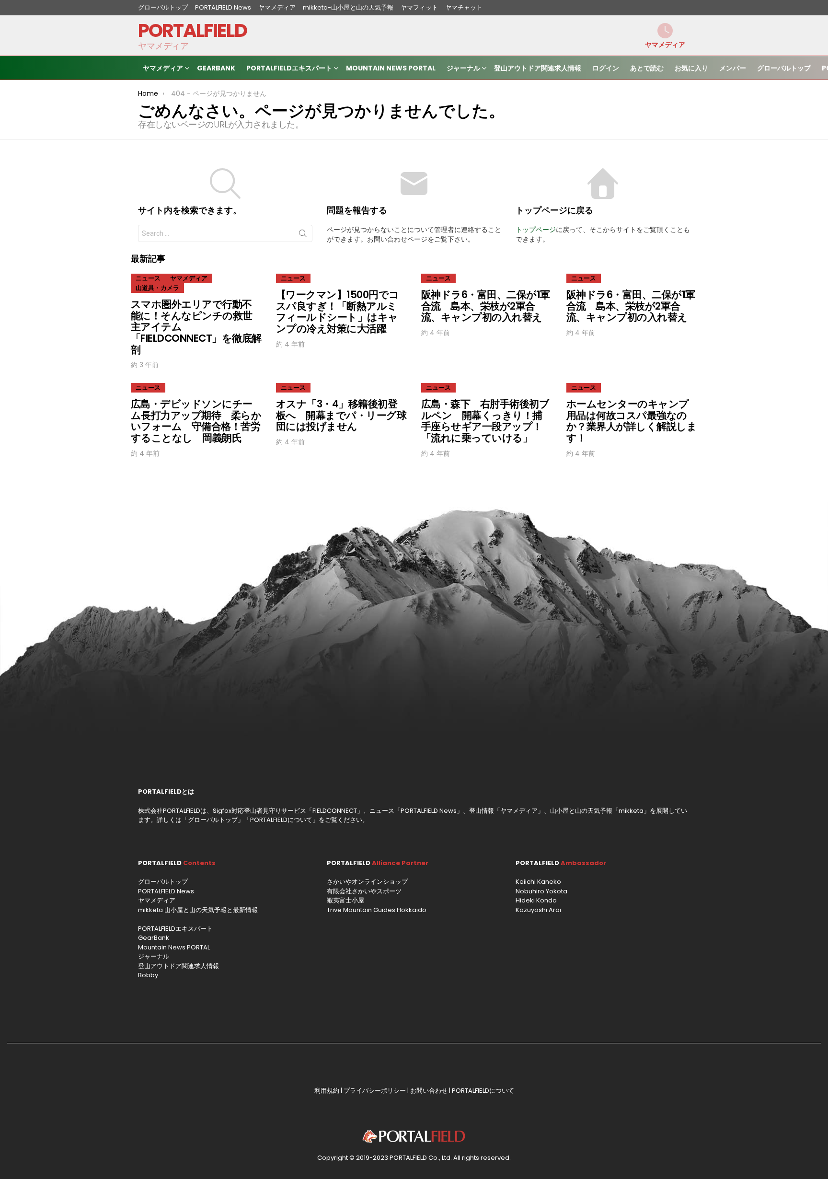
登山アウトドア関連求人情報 (537, 68)
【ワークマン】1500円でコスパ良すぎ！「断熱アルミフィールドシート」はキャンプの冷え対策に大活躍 (337, 311)
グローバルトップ (163, 7)
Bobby (148, 975)
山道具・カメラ (157, 287)
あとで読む (647, 68)
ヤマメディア (277, 7)
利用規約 (326, 1090)
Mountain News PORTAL (391, 68)
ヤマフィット (419, 7)
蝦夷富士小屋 (345, 900)
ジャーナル (463, 68)
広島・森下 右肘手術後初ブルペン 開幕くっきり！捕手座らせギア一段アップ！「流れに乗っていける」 (485, 421)
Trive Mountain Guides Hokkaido (376, 909)
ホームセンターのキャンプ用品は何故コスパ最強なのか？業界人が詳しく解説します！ (631, 421)
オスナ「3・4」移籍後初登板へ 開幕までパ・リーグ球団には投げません (341, 415)
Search (302, 235)
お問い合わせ (429, 1090)
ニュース (148, 278)
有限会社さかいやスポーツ (364, 891)
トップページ (536, 229)
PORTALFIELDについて (281, 819)
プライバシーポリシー (375, 1090)
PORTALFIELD (192, 30)
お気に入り (691, 68)
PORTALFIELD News (223, 7)
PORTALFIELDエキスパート (289, 68)
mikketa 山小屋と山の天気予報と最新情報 (198, 909)
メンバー (732, 68)
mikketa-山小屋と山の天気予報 (348, 7)
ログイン (605, 68)
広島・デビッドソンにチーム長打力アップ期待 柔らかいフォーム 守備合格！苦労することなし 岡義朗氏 (196, 421)
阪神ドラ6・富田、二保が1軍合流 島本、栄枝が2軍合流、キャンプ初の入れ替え (485, 306)
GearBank (216, 68)
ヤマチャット (464, 7)
